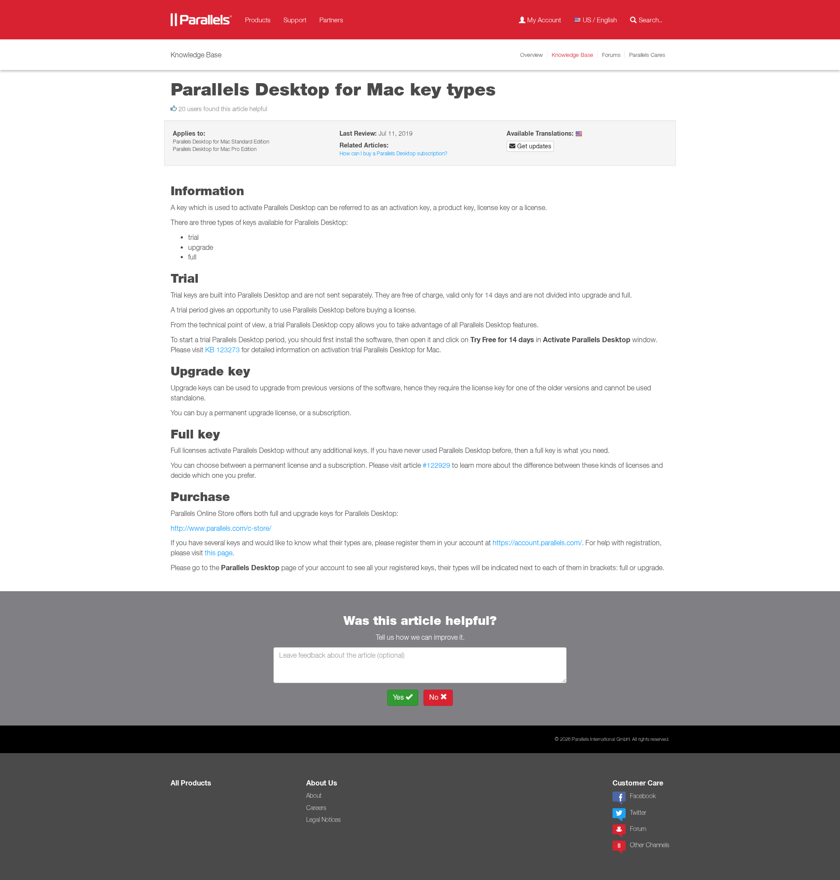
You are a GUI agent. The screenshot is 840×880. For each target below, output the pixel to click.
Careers (316, 807)
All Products (191, 783)
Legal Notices (323, 819)
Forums (611, 54)
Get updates (533, 146)
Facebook (642, 795)
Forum (638, 828)
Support (295, 20)
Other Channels (649, 844)
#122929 (436, 465)
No (434, 697)
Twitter (638, 812)
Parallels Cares (647, 54)
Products (257, 20)
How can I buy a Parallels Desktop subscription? (393, 153)
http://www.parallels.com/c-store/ (221, 528)
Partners (331, 20)
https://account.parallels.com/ (537, 543)
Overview (531, 54)
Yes (399, 697)
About (314, 795)
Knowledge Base (572, 54)
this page (218, 553)
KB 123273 (222, 350)
